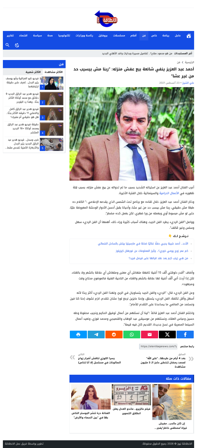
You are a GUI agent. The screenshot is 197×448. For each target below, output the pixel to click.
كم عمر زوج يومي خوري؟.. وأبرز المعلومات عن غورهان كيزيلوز (152, 251)
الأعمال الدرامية (169, 193)
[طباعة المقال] (78, 334)
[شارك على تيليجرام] (96, 334)
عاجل (178, 35)
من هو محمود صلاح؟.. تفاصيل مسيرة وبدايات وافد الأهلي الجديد (137, 53)
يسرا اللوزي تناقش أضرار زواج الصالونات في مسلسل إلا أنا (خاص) (99, 358)
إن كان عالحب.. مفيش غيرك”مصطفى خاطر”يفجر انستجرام (172, 428)
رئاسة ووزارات (84, 35)
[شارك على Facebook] (185, 334)
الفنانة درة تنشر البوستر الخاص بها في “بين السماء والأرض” (91, 415)
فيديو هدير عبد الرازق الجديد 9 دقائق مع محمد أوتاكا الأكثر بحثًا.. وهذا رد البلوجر (22, 97)
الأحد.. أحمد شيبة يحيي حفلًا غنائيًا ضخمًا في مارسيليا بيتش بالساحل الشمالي (143, 243)
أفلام (133, 35)
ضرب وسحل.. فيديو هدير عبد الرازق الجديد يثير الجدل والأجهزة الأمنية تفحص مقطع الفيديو (22, 145)
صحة (50, 35)
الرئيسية (189, 35)
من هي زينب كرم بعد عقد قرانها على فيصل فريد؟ (158, 258)
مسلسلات (119, 35)
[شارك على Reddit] (114, 334)
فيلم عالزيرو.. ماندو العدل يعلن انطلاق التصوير (131, 411)
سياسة (37, 35)
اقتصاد (23, 35)
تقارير (10, 35)
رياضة (165, 35)
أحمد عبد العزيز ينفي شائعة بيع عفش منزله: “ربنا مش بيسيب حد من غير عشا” (133, 72)
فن (144, 35)
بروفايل (103, 35)
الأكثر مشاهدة (54, 72)
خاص (154, 35)
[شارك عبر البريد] (149, 334)
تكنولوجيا (64, 35)
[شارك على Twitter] (167, 334)
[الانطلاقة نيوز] (98, 19)
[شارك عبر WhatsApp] (131, 334)
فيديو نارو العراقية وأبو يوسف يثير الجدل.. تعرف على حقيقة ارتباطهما (22, 82)
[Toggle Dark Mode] (17, 45)
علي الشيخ (188, 82)
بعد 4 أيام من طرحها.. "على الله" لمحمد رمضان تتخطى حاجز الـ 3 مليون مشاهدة (163, 360)
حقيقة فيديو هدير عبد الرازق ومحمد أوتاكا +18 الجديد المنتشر (23, 128)
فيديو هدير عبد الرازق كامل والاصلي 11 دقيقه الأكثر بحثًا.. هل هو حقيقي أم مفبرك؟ (22, 113)
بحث (7, 45)
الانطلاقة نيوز (184, 443)
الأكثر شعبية (33, 72)
